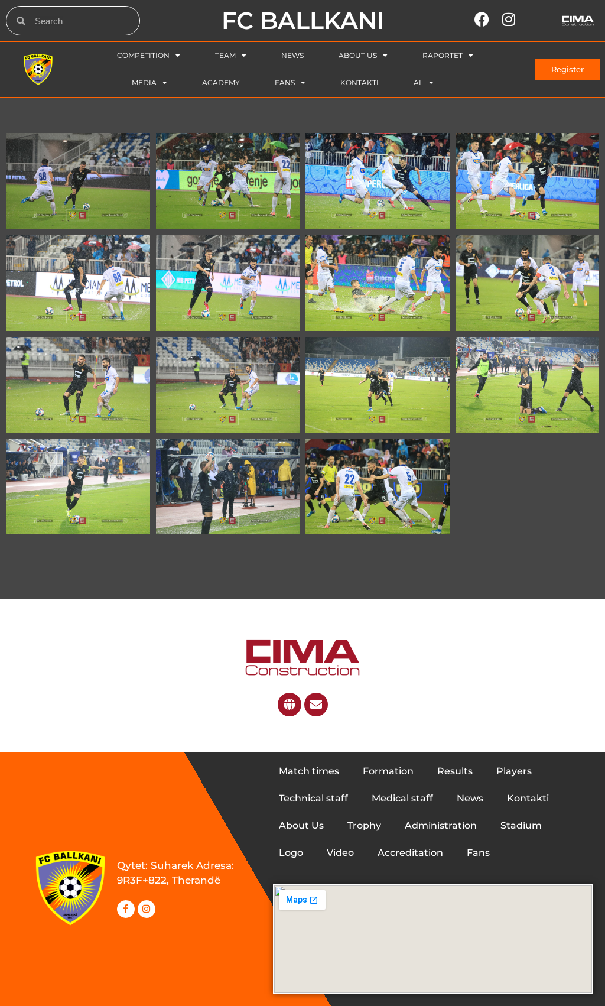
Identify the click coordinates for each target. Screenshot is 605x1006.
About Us (358, 55)
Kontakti (359, 82)
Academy (221, 82)
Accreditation (410, 852)
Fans (285, 82)
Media (144, 82)
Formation (388, 771)
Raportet (442, 55)
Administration (441, 825)
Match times (309, 771)
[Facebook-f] (126, 909)
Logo (291, 852)
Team (225, 55)
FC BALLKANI (303, 20)
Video (340, 852)
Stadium (521, 825)
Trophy (364, 825)
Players (514, 771)
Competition (143, 55)
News (292, 55)
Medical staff (402, 798)
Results (455, 771)
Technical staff (313, 798)
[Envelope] (316, 704)
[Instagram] (146, 909)
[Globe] (289, 704)
